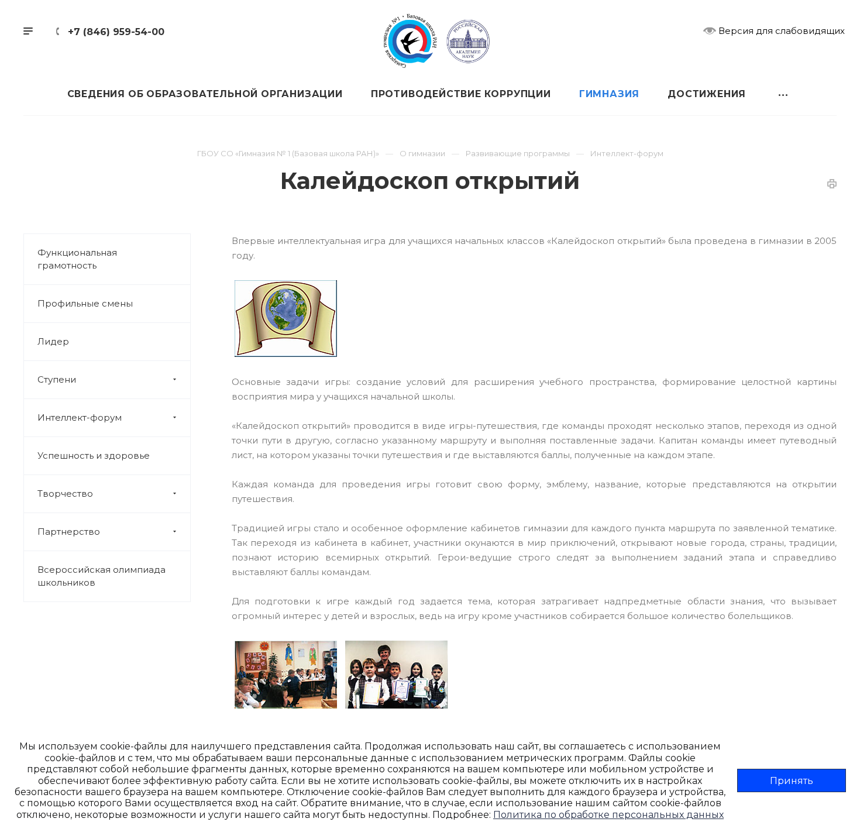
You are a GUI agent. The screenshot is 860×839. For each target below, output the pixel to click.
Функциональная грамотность (77, 259)
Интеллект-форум (79, 417)
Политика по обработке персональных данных (608, 814)
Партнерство (68, 531)
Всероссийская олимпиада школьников (101, 576)
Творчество (65, 493)
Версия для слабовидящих (780, 30)
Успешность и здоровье (93, 455)
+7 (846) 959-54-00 (116, 31)
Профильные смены (85, 303)
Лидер (53, 341)
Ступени (56, 379)
